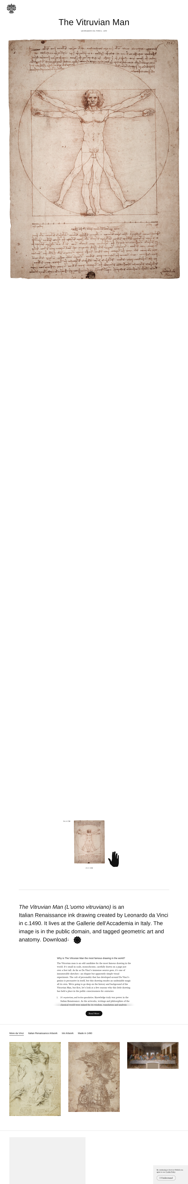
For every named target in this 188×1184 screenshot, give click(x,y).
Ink (71, 915)
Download (55, 939)
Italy (145, 923)
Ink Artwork (68, 1033)
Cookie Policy (170, 1172)
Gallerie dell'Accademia (104, 923)
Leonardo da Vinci (91, 31)
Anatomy (29, 939)
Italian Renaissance (42, 915)
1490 (35, 923)
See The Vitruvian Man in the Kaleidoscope (77, 940)
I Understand (166, 1178)
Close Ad (173, 715)
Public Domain (72, 931)
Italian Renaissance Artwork (42, 1033)
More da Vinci (16, 1033)
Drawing (86, 915)
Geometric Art (137, 931)
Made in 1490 (85, 1033)
